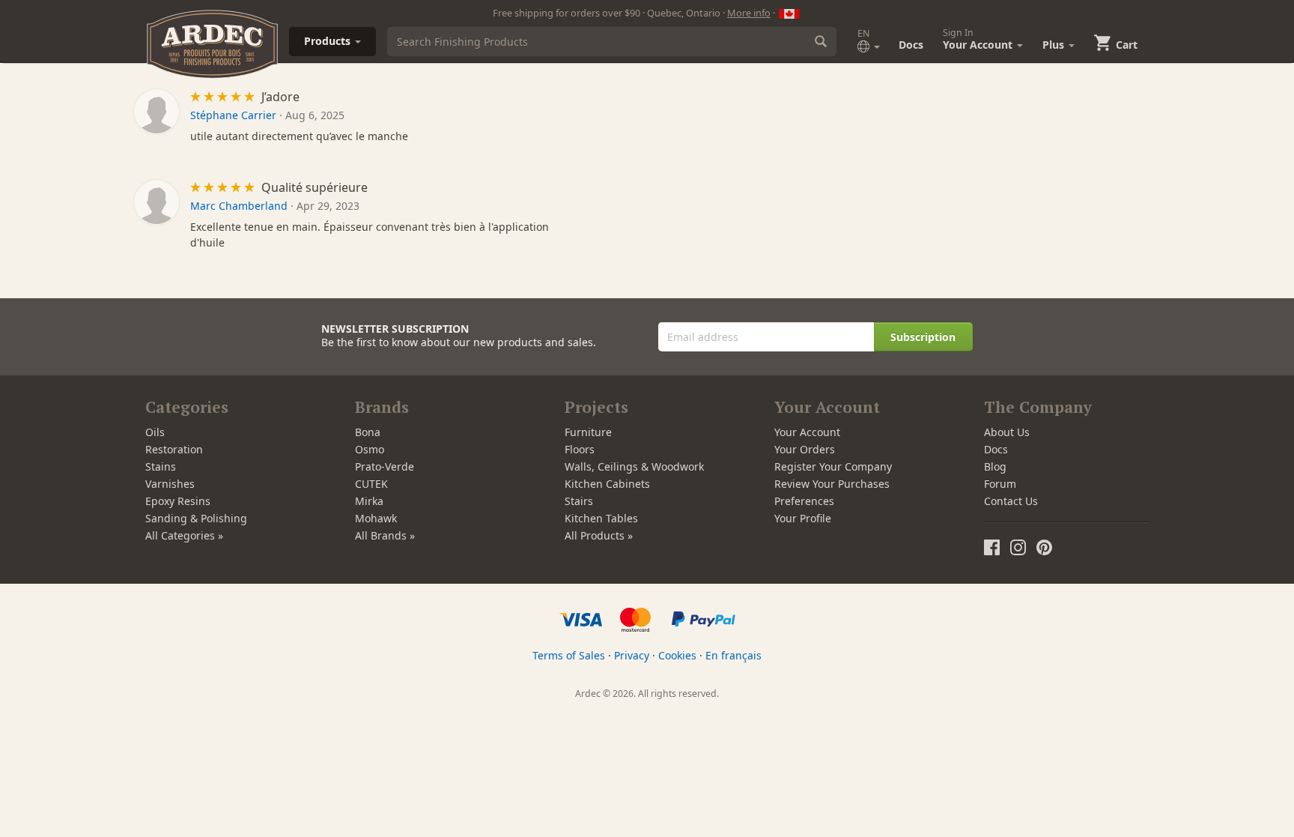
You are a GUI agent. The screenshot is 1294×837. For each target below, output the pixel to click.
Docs (911, 44)
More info (749, 12)
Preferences (804, 501)
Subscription (923, 337)
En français (733, 655)
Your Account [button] (979, 39)
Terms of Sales (568, 655)
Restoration (174, 449)
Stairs (579, 501)
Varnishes (170, 484)
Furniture (588, 432)
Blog (995, 466)
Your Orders (804, 449)
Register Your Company (833, 466)
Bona (367, 432)
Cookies (677, 655)
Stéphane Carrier (233, 115)
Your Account (807, 432)
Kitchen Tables (601, 518)
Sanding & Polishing (196, 518)
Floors (580, 449)
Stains (160, 466)
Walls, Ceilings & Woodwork (634, 466)
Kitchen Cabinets (607, 484)
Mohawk (376, 518)
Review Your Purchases (832, 484)
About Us (1007, 432)
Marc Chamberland (239, 206)
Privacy (631, 655)
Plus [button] (1054, 44)
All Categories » (184, 535)
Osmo (369, 449)
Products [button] (328, 41)
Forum (1000, 484)
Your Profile (802, 518)
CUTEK (371, 484)
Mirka (369, 501)
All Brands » (385, 535)
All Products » (599, 535)
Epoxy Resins (177, 501)
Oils (155, 432)
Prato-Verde (384, 466)
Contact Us (1011, 501)
